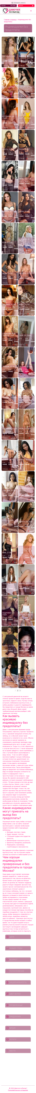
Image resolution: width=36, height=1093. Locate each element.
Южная (15, 562)
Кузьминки (31, 655)
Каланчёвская (31, 127)
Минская (32, 500)
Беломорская (14, 438)
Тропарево (31, 313)
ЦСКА (16, 127)
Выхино (32, 438)
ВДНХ (16, 345)
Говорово (31, 531)
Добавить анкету (19, 3)
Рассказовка (14, 407)
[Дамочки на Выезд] (11, 11)
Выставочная (31, 282)
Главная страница (10, 19)
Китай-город (31, 158)
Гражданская (14, 96)
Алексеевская (31, 345)
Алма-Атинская (30, 562)
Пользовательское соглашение (18, 1090)
